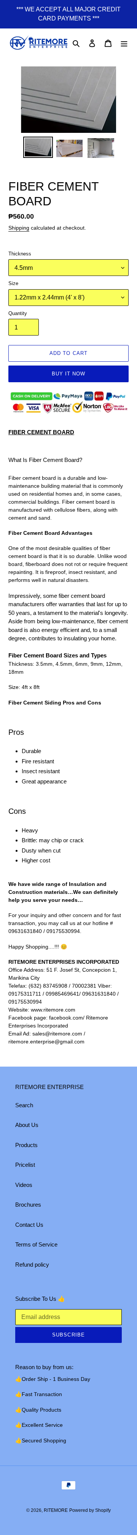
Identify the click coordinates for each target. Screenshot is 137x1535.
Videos (23, 1185)
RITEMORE (56, 1510)
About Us (26, 1125)
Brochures (28, 1204)
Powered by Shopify (90, 1510)
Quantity (17, 313)
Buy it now (68, 374)
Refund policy (32, 1264)
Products (26, 1145)
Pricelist (25, 1164)
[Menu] (124, 43)
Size (13, 283)
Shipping (18, 228)
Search (24, 1105)
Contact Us (29, 1224)
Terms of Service (36, 1244)
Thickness (19, 254)
